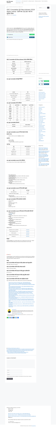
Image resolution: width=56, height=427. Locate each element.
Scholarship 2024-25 (42, 135)
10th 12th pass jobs (42, 92)
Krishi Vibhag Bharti (42, 122)
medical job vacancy (42, 125)
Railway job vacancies (42, 96)
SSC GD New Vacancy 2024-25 (26, 350)
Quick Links (40, 130)
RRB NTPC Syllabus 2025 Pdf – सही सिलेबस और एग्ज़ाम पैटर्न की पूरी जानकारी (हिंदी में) (20, 283)
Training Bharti (41, 138)
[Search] (48, 8)
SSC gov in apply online (21, 351)
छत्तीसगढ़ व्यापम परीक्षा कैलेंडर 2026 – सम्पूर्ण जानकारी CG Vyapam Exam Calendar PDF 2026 (21, 291)
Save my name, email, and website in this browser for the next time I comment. (19, 376)
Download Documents (42, 116)
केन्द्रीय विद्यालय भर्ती (41, 140)
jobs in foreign (41, 121)
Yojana (22, 2)
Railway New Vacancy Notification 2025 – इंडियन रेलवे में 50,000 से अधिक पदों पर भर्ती (20, 288)
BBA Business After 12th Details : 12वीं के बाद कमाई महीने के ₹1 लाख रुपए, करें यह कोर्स (20, 292)
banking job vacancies (42, 94)
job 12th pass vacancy (10, 2)
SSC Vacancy (41, 136)
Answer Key (40, 112)
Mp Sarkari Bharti (41, 126)
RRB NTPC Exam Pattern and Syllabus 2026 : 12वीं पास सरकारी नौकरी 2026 (19, 282)
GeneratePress (34, 425)
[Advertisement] (21, 22)
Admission (40, 108)
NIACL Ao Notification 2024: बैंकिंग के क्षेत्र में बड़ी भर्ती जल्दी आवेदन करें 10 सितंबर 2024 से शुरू (18, 352)
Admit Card (40, 109)
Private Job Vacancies (42, 97)
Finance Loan (41, 117)
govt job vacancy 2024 (42, 93)
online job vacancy (18, 2)
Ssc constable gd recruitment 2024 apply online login (15, 350)
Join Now (32, 34)
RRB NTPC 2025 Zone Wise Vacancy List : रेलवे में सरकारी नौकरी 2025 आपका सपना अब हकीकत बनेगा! (43, 155)
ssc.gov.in (11, 213)
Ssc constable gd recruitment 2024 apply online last (13, 349)
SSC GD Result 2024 (15, 351)
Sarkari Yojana (41, 134)
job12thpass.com (19, 313)
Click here (27, 229)
